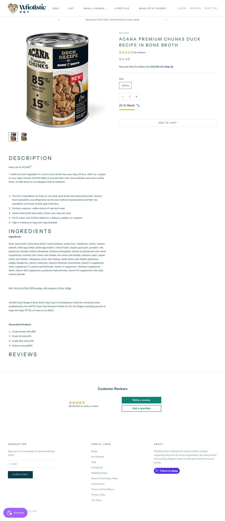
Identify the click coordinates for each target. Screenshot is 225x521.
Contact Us (97, 467)
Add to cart (167, 122)
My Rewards (97, 456)
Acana (124, 33)
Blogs (94, 451)
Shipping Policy (99, 473)
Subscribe (20, 474)
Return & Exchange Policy (104, 478)
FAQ (93, 462)
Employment (97, 483)
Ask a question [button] (141, 408)
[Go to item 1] (13, 136)
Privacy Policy (98, 494)
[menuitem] (56, 8)
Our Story (96, 500)
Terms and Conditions (102, 489)
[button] (126, 52)
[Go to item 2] (23, 136)
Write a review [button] (141, 400)
